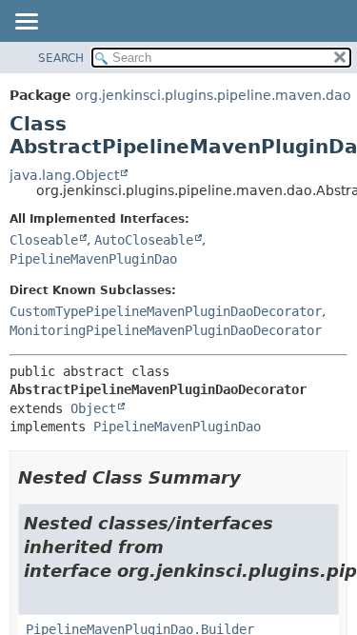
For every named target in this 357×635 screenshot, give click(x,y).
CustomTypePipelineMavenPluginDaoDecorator (166, 311)
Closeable (44, 240)
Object (93, 408)
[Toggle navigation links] (26, 23)
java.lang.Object (64, 175)
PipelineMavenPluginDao (93, 259)
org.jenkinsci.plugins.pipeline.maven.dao (213, 95)
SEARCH (61, 58)
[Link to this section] (254, 477)
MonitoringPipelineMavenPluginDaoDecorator (166, 330)
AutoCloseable (143, 240)
